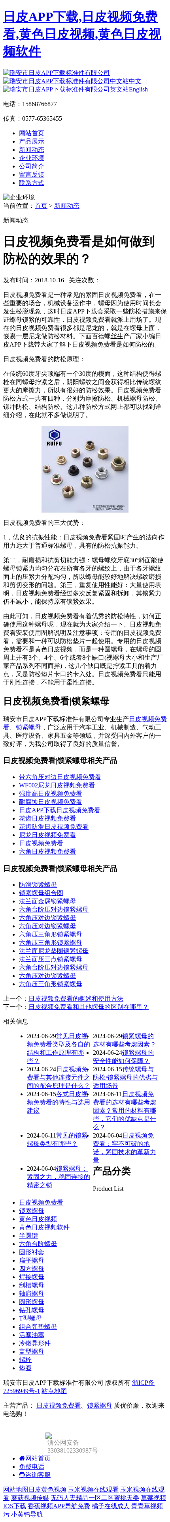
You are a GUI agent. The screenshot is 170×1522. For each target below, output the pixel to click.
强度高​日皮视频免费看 (50, 793)
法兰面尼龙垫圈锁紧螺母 (54, 951)
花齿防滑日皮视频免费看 (54, 826)
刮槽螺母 (31, 1285)
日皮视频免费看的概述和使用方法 (75, 998)
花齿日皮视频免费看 (47, 818)
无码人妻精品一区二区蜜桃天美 (95, 1497)
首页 (41, 205)
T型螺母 (30, 1318)
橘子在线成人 (111, 1506)
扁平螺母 (31, 1260)
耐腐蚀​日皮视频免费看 (50, 801)
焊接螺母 (31, 1277)
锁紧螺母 (28, 727)
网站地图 (15, 1489)
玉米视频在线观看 (93, 1489)
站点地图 (54, 1391)
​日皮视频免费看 (41, 843)
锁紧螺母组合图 (41, 893)
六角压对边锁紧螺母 (47, 917)
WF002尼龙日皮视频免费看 (57, 785)
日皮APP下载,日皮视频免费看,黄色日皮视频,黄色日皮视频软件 (82, 33)
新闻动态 (31, 149)
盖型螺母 (31, 1351)
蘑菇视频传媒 (30, 1497)
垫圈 (25, 1368)
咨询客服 (38, 1475)
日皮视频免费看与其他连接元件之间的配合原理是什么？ (58, 1077)
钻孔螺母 (31, 1310)
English (138, 89)
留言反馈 (31, 174)
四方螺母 (31, 1268)
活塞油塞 (31, 1335)
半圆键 (28, 1235)
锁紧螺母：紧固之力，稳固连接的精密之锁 (58, 1176)
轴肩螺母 (31, 1293)
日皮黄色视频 (47, 1489)
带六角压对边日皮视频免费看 (60, 777)
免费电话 (31, 1466)
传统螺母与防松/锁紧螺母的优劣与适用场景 (125, 1077)
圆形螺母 (31, 1301)
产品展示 (31, 141)
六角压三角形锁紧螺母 (50, 934)
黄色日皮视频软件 (44, 1227)
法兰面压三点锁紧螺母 (50, 959)
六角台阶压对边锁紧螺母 (54, 909)
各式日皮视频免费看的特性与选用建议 (58, 1102)
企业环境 (31, 158)
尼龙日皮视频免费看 (47, 835)
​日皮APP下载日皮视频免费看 (59, 810)
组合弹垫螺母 (38, 1326)
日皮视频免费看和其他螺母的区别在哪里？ (88, 1006)
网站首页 (31, 133)
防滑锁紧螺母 (38, 884)
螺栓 (25, 1359)
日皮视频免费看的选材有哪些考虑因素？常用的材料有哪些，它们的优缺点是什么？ (124, 1110)
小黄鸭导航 (27, 1514)
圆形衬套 (31, 1252)
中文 (135, 81)
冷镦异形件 (35, 1343)
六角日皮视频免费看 (47, 851)
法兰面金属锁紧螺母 (47, 901)
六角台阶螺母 (38, 1243)
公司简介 (31, 166)
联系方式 (31, 182)
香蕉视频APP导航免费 (59, 1506)
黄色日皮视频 (38, 1219)
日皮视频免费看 (41, 1202)
